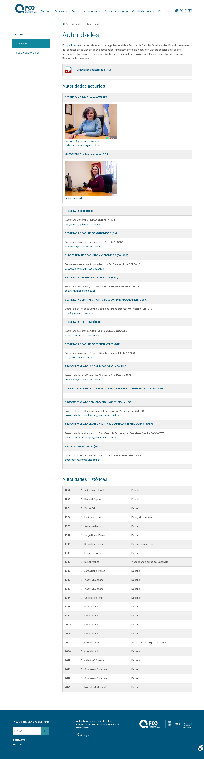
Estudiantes (61, 11)
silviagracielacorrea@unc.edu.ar (82, 145)
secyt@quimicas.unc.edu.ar (80, 290)
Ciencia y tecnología (143, 11)
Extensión (163, 11)
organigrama (72, 45)
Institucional (82, 24)
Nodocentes (93, 11)
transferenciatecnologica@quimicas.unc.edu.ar (91, 437)
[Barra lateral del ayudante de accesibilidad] (200, 748)
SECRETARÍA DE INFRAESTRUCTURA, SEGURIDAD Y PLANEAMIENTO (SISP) (107, 299)
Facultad (45, 11)
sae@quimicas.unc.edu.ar (79, 357)
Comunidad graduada (116, 11)
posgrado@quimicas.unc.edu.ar (82, 459)
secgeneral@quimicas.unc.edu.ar (83, 224)
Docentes (77, 11)
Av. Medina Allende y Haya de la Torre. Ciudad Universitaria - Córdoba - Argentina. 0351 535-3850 (98, 728)
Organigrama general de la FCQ (94, 69)
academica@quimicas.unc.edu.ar (83, 246)
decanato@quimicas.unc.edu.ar (82, 141)
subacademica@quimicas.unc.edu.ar (85, 268)
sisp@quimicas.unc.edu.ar (79, 313)
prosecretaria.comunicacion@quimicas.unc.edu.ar (92, 415)
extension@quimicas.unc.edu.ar (82, 335)
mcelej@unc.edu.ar (75, 198)
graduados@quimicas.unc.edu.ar (83, 379)
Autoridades (95, 24)
